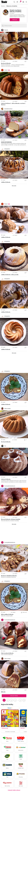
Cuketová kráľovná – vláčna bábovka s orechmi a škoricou (13, 104)
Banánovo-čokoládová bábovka (9, 575)
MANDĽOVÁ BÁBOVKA (6, 142)
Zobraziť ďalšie (14, 695)
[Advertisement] (14, 194)
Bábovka (3, 692)
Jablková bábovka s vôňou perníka (9, 274)
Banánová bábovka (6, 63)
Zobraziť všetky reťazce (14, 790)
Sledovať (14, 19)
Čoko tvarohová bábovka (7, 653)
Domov (3, 6)
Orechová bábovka (5, 441)
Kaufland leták (5, 728)
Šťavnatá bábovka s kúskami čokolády (10, 519)
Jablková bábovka (5, 182)
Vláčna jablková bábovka (7, 614)
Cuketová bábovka (5, 479)
